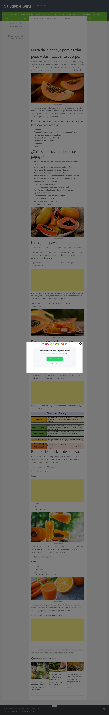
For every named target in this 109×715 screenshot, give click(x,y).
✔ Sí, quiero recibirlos (54, 359)
